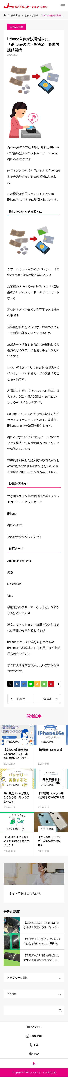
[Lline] (31, 684)
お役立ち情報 (16, 26)
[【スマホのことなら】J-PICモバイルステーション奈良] (31, 5)
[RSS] (34, 1063)
